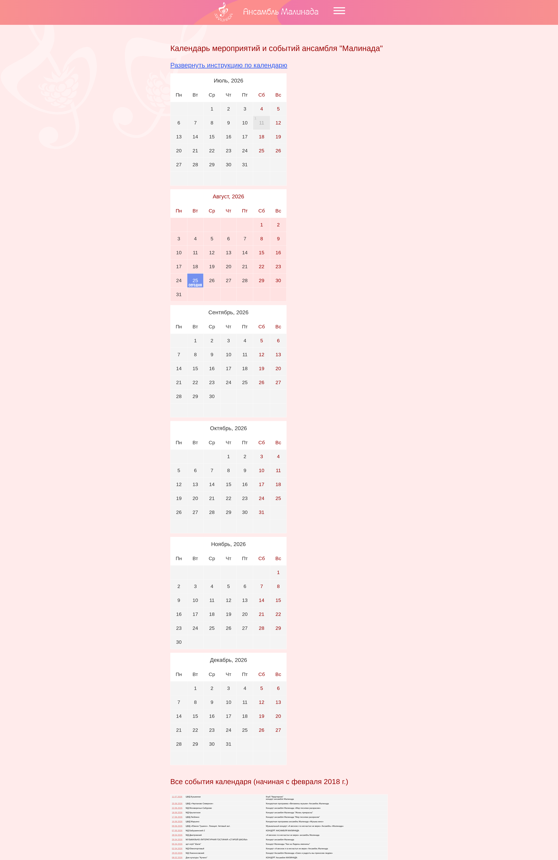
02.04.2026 (177, 848)
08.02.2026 (177, 857)
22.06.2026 (177, 808)
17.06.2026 (177, 817)
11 (261, 122)
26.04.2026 (177, 839)
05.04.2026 (177, 844)
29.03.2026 (177, 853)
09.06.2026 (177, 826)
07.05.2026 (177, 830)
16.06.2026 (177, 821)
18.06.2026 (177, 812)
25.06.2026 (177, 803)
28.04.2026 (177, 835)
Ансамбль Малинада (281, 12)
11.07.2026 (177, 797)
